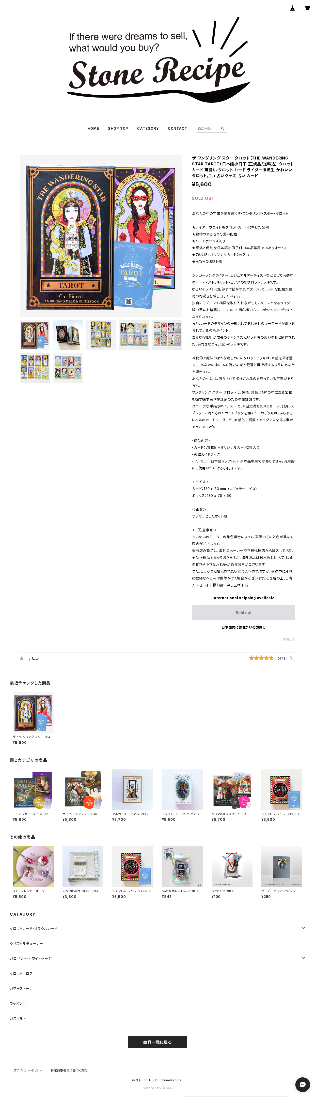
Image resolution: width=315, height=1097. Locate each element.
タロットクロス (21, 973)
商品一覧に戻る (157, 1042)
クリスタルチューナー (26, 943)
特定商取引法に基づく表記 (69, 1070)
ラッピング (18, 1003)
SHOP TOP (118, 128)
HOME (93, 128)
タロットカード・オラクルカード (33, 928)
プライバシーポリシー (28, 1070)
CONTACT (177, 128)
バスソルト (18, 1018)
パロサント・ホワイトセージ (31, 958)
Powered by (152, 1088)
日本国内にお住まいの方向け (243, 627)
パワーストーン (21, 988)
